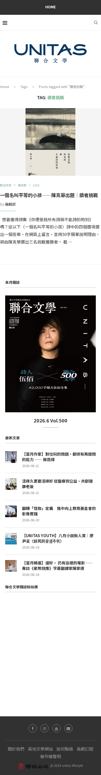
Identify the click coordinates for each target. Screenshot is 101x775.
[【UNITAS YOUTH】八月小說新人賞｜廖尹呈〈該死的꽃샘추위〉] (11, 538)
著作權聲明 (50, 756)
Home (50, 6)
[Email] (68, 728)
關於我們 (16, 749)
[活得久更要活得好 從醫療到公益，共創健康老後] (11, 484)
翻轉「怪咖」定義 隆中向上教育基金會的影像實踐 (59, 511)
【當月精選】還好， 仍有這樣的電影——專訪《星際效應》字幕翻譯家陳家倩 (57, 565)
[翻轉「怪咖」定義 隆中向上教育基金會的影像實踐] (11, 511)
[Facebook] (32, 728)
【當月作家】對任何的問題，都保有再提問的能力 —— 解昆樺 (59, 456)
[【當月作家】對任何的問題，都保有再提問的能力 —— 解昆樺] (11, 457)
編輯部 (10, 204)
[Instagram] (44, 728)
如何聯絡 (64, 749)
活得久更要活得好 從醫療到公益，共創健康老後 (57, 483)
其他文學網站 (40, 749)
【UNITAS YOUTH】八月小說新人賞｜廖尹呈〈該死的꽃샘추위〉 (57, 538)
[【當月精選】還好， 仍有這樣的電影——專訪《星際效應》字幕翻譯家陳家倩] (11, 566)
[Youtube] (56, 728)
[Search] (95, 22)
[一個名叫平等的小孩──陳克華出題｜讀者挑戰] (50, 142)
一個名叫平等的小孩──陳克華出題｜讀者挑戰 (49, 195)
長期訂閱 (85, 749)
